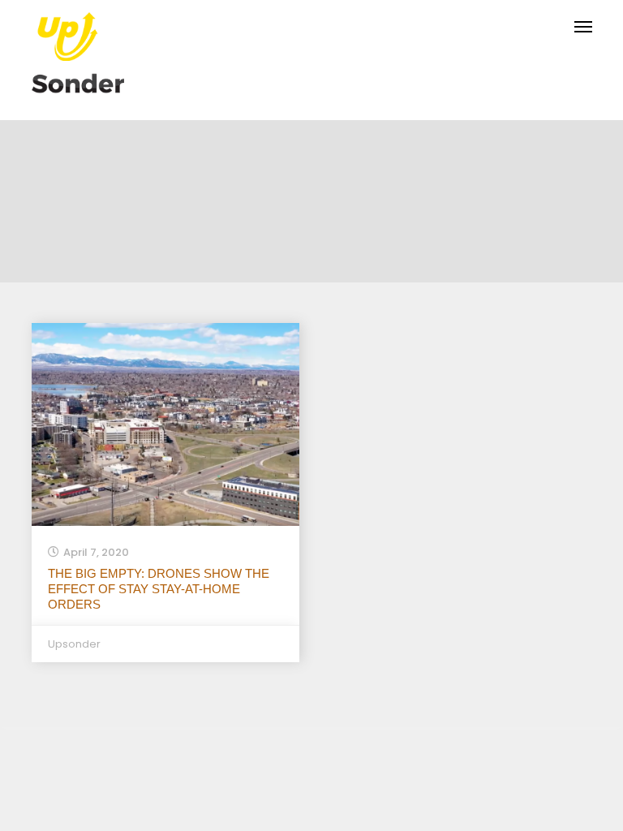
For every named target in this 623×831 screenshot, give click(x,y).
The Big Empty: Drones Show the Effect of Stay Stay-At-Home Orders (158, 588)
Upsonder (74, 644)
